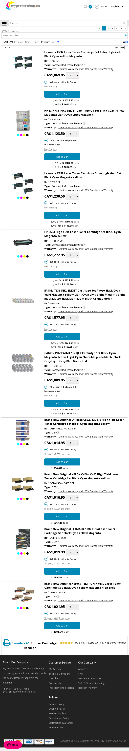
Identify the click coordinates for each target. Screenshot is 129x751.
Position (19, 42)
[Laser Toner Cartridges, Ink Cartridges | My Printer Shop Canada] (23, 5)
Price (37, 42)
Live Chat (54, 678)
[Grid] (126, 42)
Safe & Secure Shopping (91, 683)
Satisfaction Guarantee (61, 722)
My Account (55, 669)
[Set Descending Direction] (58, 41)
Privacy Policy (56, 727)
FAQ (80, 673)
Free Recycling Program (62, 687)
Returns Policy (56, 704)
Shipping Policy (57, 708)
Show (116, 47)
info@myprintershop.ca (22, 691)
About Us (83, 669)
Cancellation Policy (59, 718)
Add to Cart (62, 94)
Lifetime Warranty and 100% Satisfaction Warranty (85, 69)
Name (28, 42)
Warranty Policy (57, 713)
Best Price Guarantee (89, 678)
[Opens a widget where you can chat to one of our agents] (12, 745)
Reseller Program (87, 687)
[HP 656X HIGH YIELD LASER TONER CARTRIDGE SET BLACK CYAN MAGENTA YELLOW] (23, 243)
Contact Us (55, 683)
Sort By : (8, 42)
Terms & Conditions (60, 673)
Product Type (48, 42)
